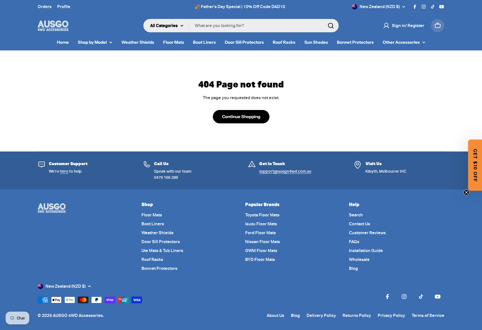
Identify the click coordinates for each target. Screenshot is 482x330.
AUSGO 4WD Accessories (78, 315)
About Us (275, 315)
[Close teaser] (466, 192)
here (64, 171)
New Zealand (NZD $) (380, 6)
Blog (295, 315)
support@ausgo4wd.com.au (285, 171)
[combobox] (241, 25)
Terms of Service (428, 315)
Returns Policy (357, 315)
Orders (45, 6)
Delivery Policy (321, 315)
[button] (475, 165)
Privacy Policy (391, 315)
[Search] (330, 25)
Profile (63, 6)
